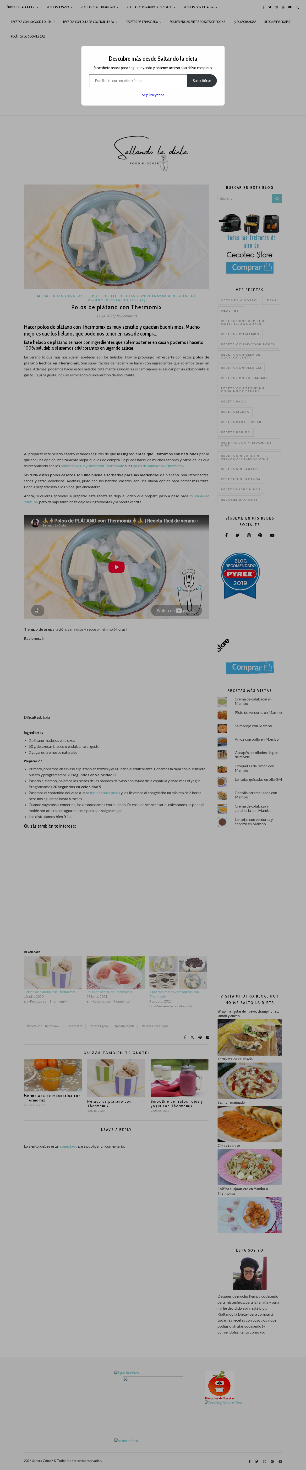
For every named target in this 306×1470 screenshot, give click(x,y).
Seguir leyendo (153, 95)
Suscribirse (202, 80)
